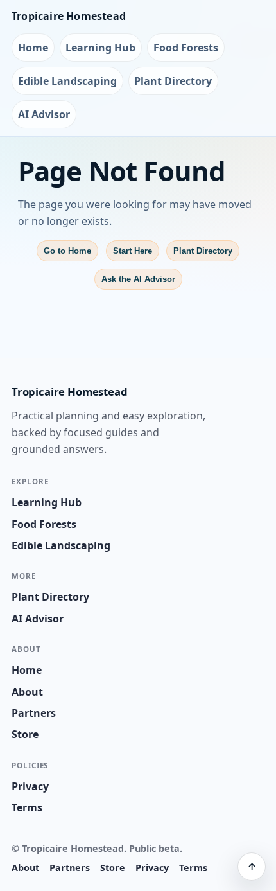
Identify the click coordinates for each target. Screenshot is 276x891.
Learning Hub (100, 47)
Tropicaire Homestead (69, 16)
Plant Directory (173, 81)
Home (33, 47)
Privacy (30, 786)
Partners (34, 713)
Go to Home (67, 251)
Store (25, 734)
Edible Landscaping (67, 81)
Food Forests (185, 47)
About (27, 692)
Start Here (132, 251)
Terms (27, 807)
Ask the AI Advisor (138, 279)
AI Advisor (44, 114)
